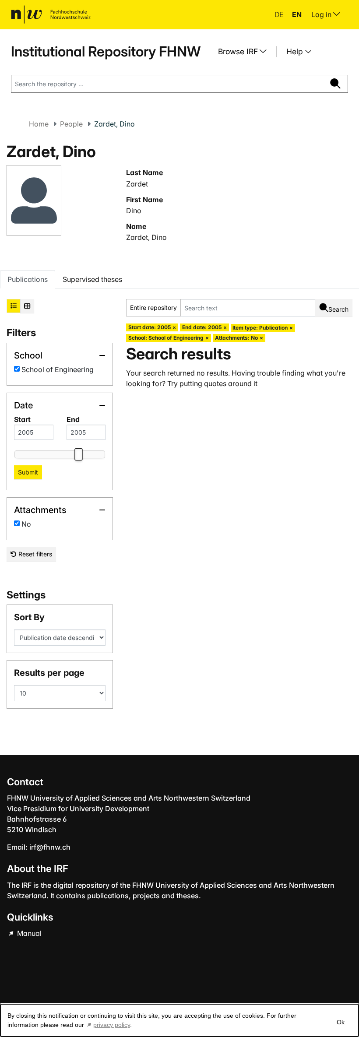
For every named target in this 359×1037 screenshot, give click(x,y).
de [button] (280, 14)
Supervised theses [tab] (92, 279)
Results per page (49, 673)
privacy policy (111, 1024)
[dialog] (179, 1020)
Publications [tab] (27, 279)
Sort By (29, 617)
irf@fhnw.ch (49, 847)
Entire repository (153, 307)
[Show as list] (14, 306)
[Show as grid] (27, 306)
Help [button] (295, 51)
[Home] (51, 14)
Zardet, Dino (146, 237)
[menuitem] (245, 51)
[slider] (78, 454)
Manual (28, 933)
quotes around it (230, 383)
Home (39, 124)
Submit (28, 472)
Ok (341, 1022)
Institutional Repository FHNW (106, 51)
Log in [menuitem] (322, 14)
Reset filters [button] (34, 554)
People (71, 124)
